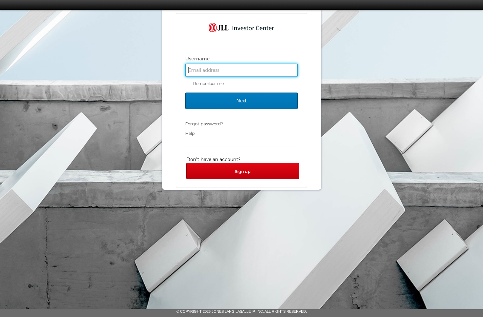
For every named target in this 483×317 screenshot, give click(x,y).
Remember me (208, 83)
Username (198, 58)
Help (190, 133)
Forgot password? (204, 123)
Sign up (243, 171)
